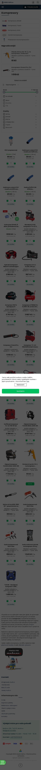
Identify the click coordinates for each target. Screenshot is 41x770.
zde (28, 381)
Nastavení (20, 385)
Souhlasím (20, 391)
